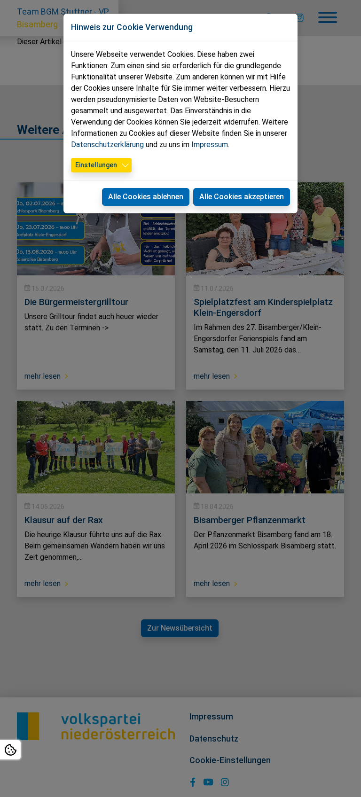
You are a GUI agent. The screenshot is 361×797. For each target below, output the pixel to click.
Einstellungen (96, 165)
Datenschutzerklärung (107, 144)
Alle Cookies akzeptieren (241, 196)
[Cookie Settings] (10, 749)
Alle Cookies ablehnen (145, 196)
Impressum (209, 144)
